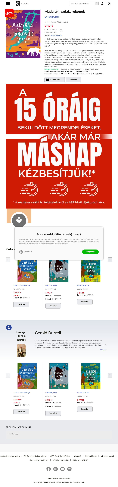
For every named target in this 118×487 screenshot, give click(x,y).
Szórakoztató (63, 22)
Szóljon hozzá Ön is (18, 428)
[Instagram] (55, 469)
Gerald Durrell (51, 17)
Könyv (46, 22)
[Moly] (69, 469)
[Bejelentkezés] (102, 3)
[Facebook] (48, 469)
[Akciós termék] (9, 13)
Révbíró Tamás (56, 36)
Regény (54, 22)
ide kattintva (56, 244)
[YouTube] (62, 469)
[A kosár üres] (109, 3)
